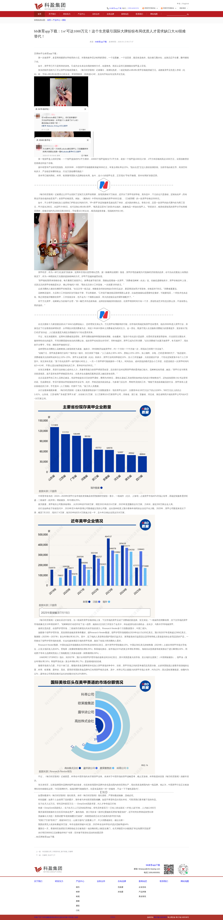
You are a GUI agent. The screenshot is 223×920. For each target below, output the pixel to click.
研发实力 (66, 14)
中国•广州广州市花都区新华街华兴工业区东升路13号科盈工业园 (56, 917)
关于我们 (52, 14)
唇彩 (64, 20)
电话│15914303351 (152, 872)
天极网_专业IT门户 (48, 855)
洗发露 (120, 887)
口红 (78, 910)
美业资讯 (142, 896)
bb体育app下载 (115, 8)
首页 (39, 14)
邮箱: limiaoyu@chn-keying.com (147, 869)
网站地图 (154, 14)
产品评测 (142, 892)
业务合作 (95, 14)
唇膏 (78, 901)
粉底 (78, 896)
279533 (112, 917)
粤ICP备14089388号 (160, 917)
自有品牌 (110, 14)
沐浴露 (120, 892)
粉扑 (78, 887)
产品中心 (81, 14)
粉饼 (78, 892)
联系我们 (139, 14)
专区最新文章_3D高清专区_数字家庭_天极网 (57, 851)
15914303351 (133, 8)
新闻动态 (125, 14)
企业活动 (142, 887)
